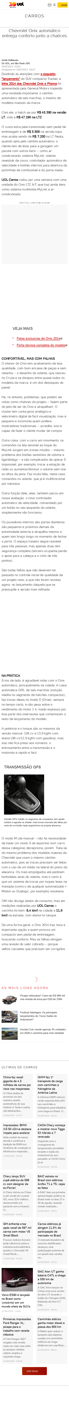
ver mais (32, 1371)
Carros (34, 15)
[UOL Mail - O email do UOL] (50, 5)
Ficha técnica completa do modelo (41, 345)
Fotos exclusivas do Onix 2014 (38, 338)
